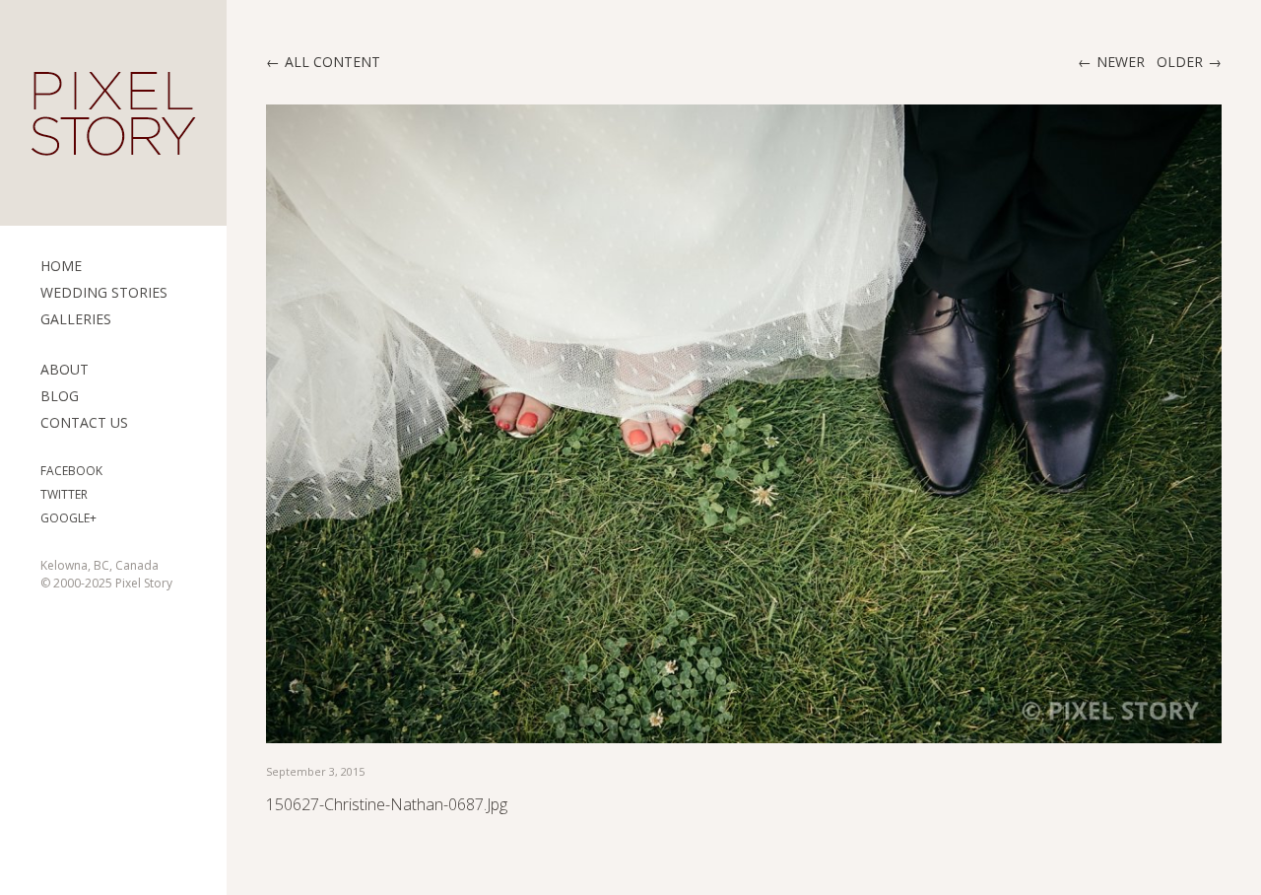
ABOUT (64, 369)
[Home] (113, 113)
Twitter (64, 494)
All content (332, 61)
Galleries (75, 319)
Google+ (68, 518)
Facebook (71, 470)
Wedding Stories (103, 292)
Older (1180, 61)
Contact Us (84, 422)
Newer (1120, 61)
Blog (59, 395)
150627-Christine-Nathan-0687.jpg (386, 804)
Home (61, 265)
